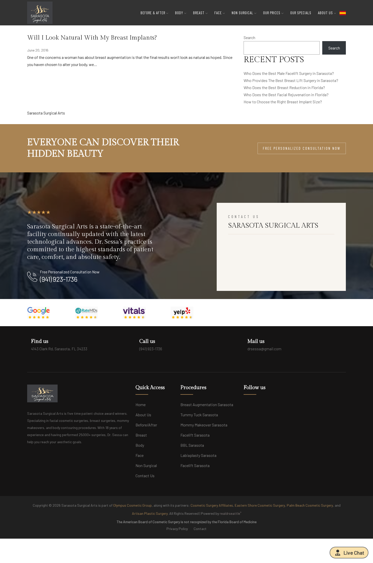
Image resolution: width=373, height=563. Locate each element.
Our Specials (300, 12)
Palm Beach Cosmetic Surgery (310, 505)
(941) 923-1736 (58, 279)
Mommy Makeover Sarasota (203, 424)
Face (139, 455)
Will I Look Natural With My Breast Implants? (92, 37)
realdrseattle (230, 513)
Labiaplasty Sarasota (198, 455)
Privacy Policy (177, 528)
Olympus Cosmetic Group (132, 505)
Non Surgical (146, 465)
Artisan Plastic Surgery (150, 513)
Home (140, 404)
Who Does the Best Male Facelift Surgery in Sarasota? (289, 73)
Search (249, 37)
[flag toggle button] (343, 12)
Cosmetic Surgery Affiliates (212, 505)
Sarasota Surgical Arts (46, 112)
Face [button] (218, 12)
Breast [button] (199, 12)
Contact (200, 528)
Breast (141, 435)
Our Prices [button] (272, 12)
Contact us (145, 475)
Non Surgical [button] (243, 12)
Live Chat (354, 553)
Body (139, 445)
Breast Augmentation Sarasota (206, 404)
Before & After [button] (153, 12)
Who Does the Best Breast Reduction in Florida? (284, 87)
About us (143, 414)
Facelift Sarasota (195, 435)
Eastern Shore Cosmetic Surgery (260, 505)
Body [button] (179, 12)
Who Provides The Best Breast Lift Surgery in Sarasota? (291, 80)
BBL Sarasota (192, 445)
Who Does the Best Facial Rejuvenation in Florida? (286, 94)
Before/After (146, 424)
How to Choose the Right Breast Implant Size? (283, 101)
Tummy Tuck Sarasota (199, 414)
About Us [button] (326, 12)
